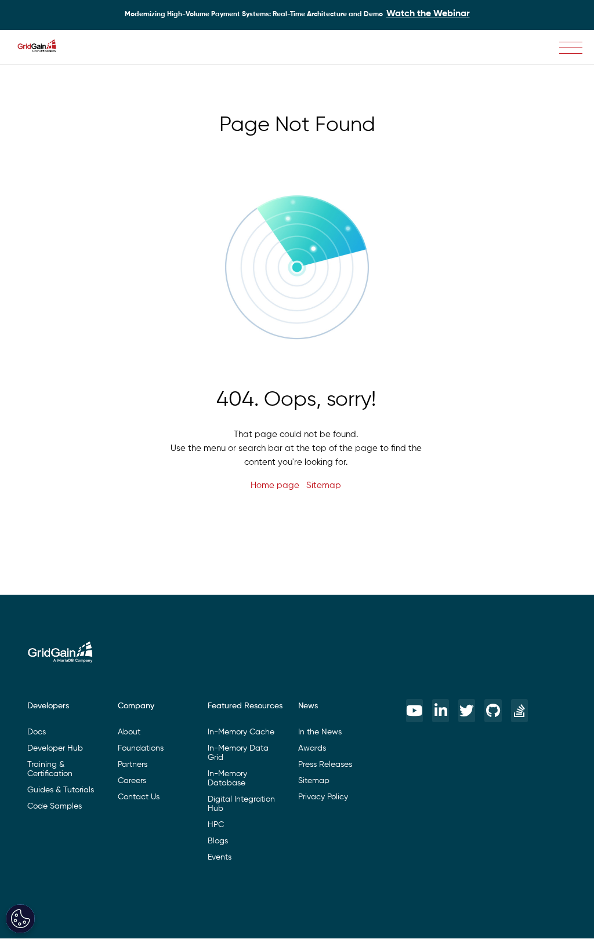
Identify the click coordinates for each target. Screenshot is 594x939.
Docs (36, 732)
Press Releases (325, 764)
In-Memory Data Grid (238, 753)
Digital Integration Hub (241, 804)
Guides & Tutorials (60, 790)
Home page (275, 485)
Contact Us (139, 797)
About (129, 732)
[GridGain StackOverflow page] (519, 710)
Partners (132, 764)
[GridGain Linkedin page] (440, 710)
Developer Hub (55, 748)
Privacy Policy (323, 797)
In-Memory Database (227, 778)
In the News (320, 732)
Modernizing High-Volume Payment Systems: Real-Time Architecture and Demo (297, 14)
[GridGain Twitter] (466, 710)
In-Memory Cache (241, 732)
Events (219, 857)
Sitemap (323, 485)
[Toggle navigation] (570, 48)
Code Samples (54, 806)
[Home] (42, 47)
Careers (132, 781)
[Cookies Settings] (20, 918)
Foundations (141, 748)
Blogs (218, 841)
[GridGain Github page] (492, 710)
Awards (312, 748)
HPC (216, 825)
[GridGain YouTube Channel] (414, 710)
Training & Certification (50, 769)
